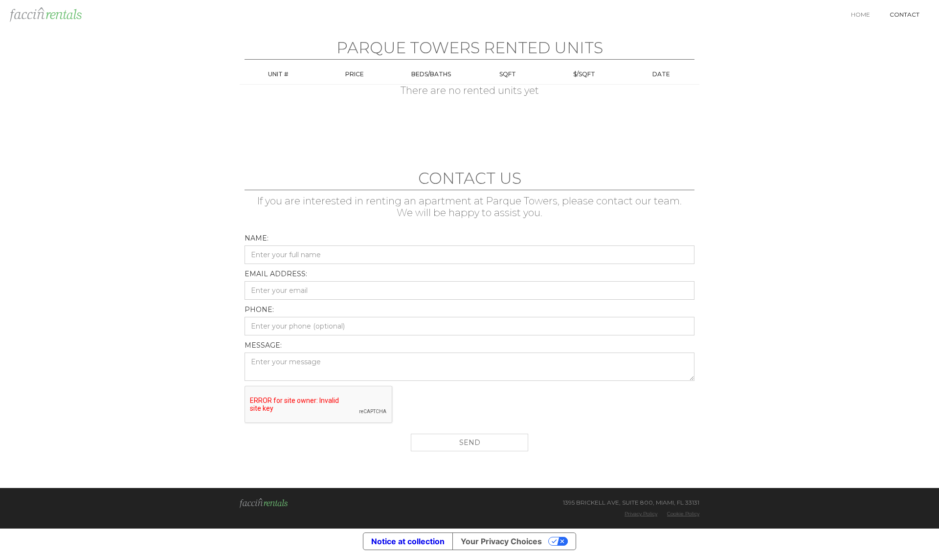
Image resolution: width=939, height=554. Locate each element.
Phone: (259, 309)
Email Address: (276, 273)
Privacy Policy (641, 513)
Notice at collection (408, 541)
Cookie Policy (683, 513)
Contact (904, 14)
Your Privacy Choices (501, 541)
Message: (263, 345)
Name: (256, 238)
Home (860, 14)
